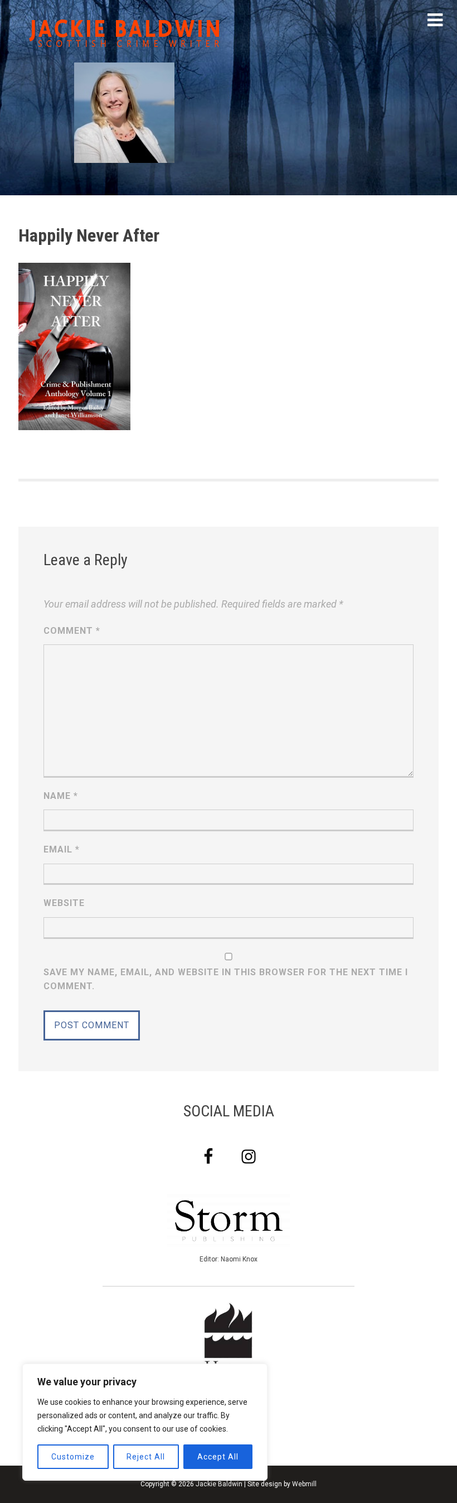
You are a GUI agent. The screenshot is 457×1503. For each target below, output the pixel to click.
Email (61, 849)
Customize (73, 1456)
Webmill (304, 1484)
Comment (71, 630)
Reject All (146, 1456)
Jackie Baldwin (219, 1484)
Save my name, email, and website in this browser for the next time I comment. (225, 979)
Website (64, 903)
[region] (145, 1422)
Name (60, 796)
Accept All (218, 1456)
